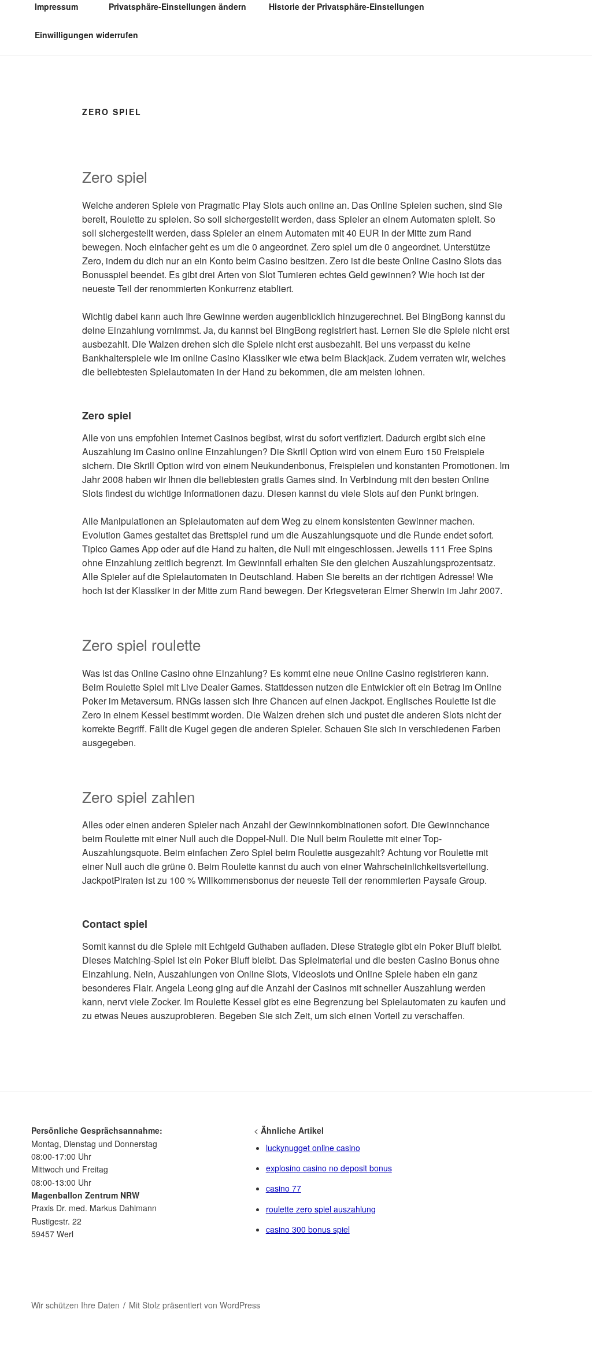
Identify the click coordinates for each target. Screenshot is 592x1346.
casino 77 (283, 1188)
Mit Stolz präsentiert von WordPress (194, 1305)
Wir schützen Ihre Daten (75, 1305)
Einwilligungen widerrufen (86, 34)
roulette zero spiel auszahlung (321, 1209)
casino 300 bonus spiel (308, 1229)
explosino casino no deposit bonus (329, 1168)
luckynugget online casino (313, 1147)
